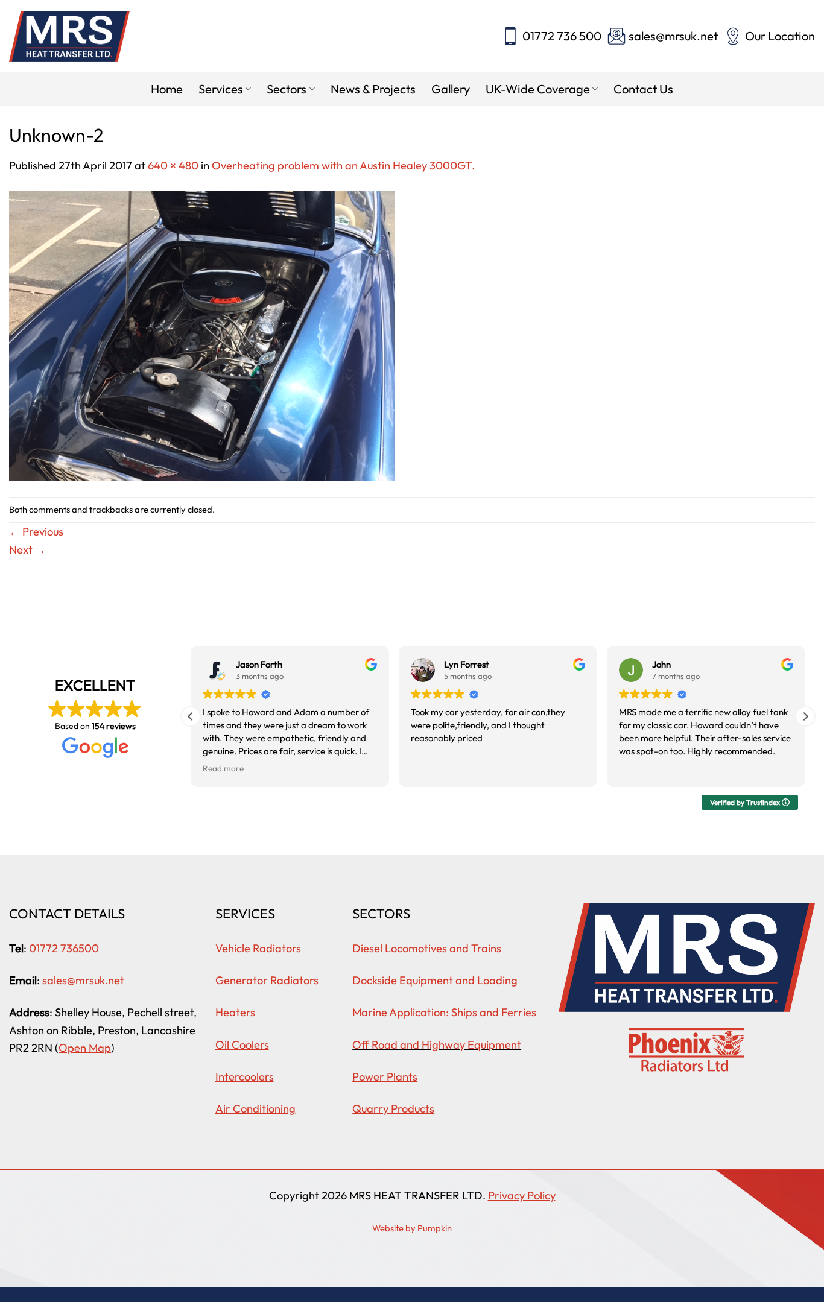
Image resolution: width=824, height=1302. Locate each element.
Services (220, 88)
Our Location (780, 35)
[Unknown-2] (202, 334)
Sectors (286, 88)
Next (27, 550)
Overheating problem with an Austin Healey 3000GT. (343, 165)
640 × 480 (173, 165)
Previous (36, 532)
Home (167, 88)
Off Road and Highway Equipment (436, 1045)
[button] (805, 716)
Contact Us (643, 88)
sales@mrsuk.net (673, 35)
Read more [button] (223, 768)
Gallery (450, 88)
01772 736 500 (561, 35)
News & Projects (373, 88)
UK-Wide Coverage (538, 88)
